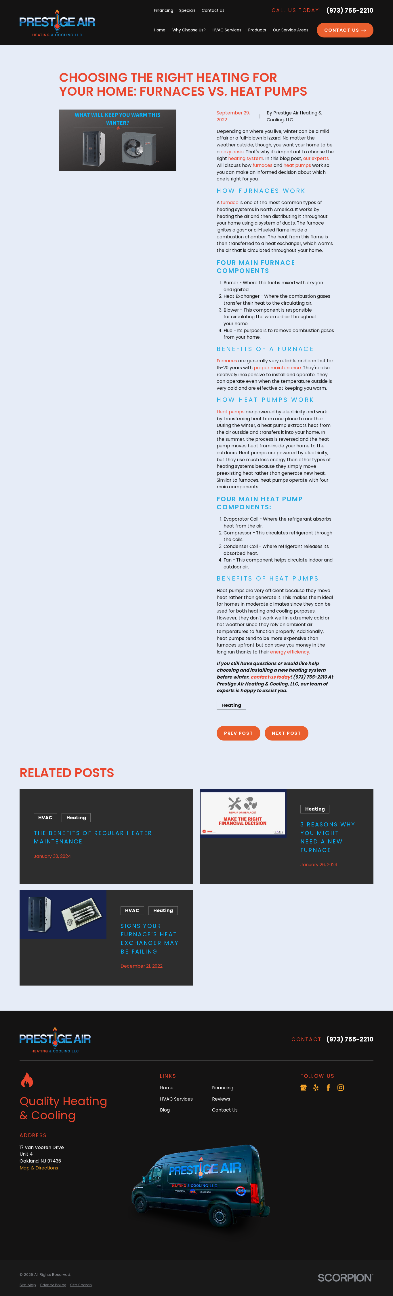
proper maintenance (277, 367)
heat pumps (297, 165)
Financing (163, 10)
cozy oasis (232, 151)
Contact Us (213, 10)
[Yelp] (316, 1087)
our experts (316, 158)
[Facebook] (328, 1087)
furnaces (262, 165)
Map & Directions (39, 1168)
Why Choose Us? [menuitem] (189, 30)
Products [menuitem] (257, 30)
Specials (187, 10)
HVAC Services (176, 1099)
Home (166, 1087)
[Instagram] (340, 1087)
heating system (245, 158)
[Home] (57, 23)
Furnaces (227, 360)
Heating (231, 705)
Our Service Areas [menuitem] (290, 30)
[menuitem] (28, 1285)
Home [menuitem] (159, 30)
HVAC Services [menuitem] (227, 30)
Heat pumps (231, 411)
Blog (165, 1110)
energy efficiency (289, 652)
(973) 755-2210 (349, 10)
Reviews (221, 1099)
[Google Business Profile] (303, 1087)
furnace (230, 202)
